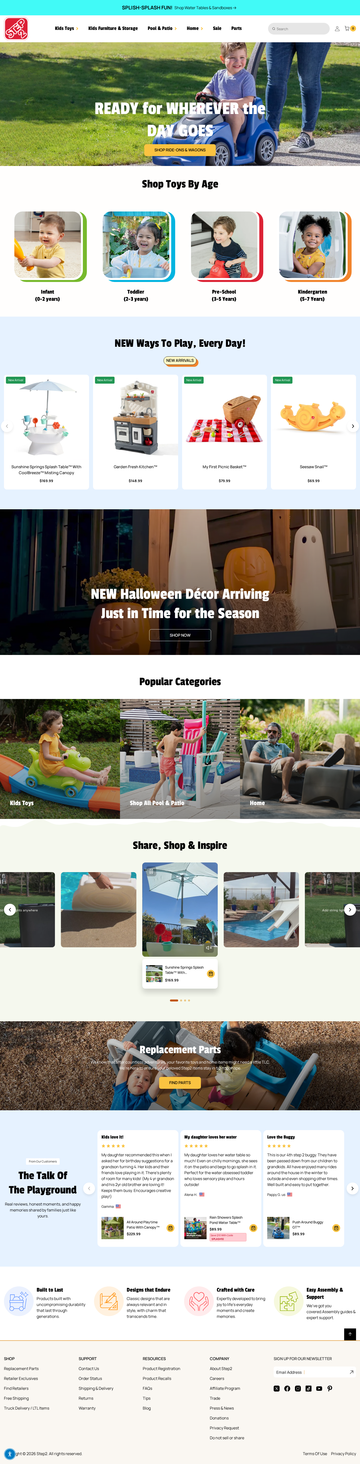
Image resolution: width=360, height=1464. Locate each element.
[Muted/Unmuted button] (209, 948)
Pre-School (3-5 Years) (224, 295)
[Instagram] (298, 1389)
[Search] (274, 28)
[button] (66, 28)
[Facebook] (287, 1389)
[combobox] (299, 29)
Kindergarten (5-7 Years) (312, 295)
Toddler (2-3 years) (136, 295)
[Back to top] (350, 1334)
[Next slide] (353, 426)
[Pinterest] (330, 1389)
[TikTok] (309, 1389)
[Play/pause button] (151, 871)
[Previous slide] (10, 910)
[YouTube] (319, 1389)
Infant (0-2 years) (47, 295)
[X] (277, 1389)
